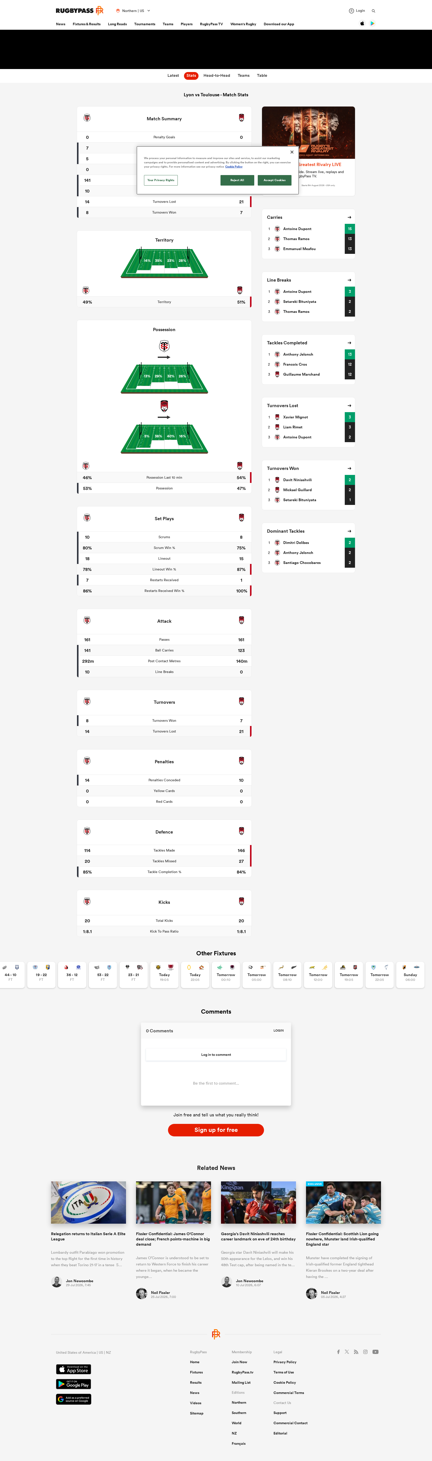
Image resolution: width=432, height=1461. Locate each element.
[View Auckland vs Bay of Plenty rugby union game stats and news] (41, 975)
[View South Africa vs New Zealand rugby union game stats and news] (287, 975)
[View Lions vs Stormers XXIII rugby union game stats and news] (72, 975)
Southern (239, 1412)
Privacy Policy (285, 1361)
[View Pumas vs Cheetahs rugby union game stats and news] (256, 975)
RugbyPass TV (211, 24)
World (237, 1422)
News (60, 24)
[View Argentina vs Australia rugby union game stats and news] (318, 975)
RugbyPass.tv (243, 1372)
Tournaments (144, 24)
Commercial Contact (291, 1422)
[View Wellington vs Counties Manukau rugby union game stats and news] (349, 975)
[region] (217, 170)
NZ (234, 1433)
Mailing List (241, 1382)
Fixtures (196, 1372)
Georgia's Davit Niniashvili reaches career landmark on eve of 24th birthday (258, 1236)
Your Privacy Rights (161, 180)
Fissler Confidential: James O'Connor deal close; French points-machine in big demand (173, 1239)
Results (196, 1382)
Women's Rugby (243, 24)
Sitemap (197, 1413)
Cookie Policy (285, 1382)
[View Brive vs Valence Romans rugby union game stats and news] (134, 975)
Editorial (280, 1433)
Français (239, 1443)
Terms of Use (284, 1372)
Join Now (239, 1361)
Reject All (237, 180)
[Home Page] (80, 10)
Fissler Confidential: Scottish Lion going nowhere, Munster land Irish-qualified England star (342, 1239)
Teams (168, 24)
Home (195, 1361)
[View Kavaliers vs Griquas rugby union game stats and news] (410, 975)
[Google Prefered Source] (105, 1400)
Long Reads (117, 24)
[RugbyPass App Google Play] (105, 1384)
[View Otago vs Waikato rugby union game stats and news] (195, 975)
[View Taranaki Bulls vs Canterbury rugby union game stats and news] (164, 975)
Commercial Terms (289, 1392)
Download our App (279, 24)
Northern (239, 1402)
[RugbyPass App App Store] (105, 1370)
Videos (195, 1402)
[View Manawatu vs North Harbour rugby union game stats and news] (226, 975)
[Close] (292, 152)
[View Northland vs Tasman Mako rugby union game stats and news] (380, 975)
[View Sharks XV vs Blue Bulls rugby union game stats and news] (103, 975)
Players (186, 24)
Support (280, 1412)
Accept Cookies (275, 180)
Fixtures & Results (86, 24)
